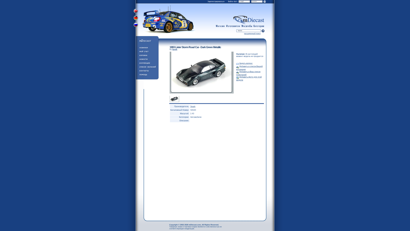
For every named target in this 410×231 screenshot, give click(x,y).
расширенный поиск (252, 33)
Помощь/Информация (147, 75)
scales (247, 26)
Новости (147, 59)
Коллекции (147, 63)
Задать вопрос (246, 63)
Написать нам (147, 71)
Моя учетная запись (147, 52)
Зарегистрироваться (216, 1)
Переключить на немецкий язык (136, 18)
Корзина (147, 55)
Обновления (147, 48)
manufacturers (233, 26)
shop (220, 26)
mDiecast (147, 41)
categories (259, 26)
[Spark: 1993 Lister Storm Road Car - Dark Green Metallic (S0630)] (202, 93)
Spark (174, 49)
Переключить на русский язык (136, 25)
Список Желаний (147, 67)
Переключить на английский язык (136, 11)
